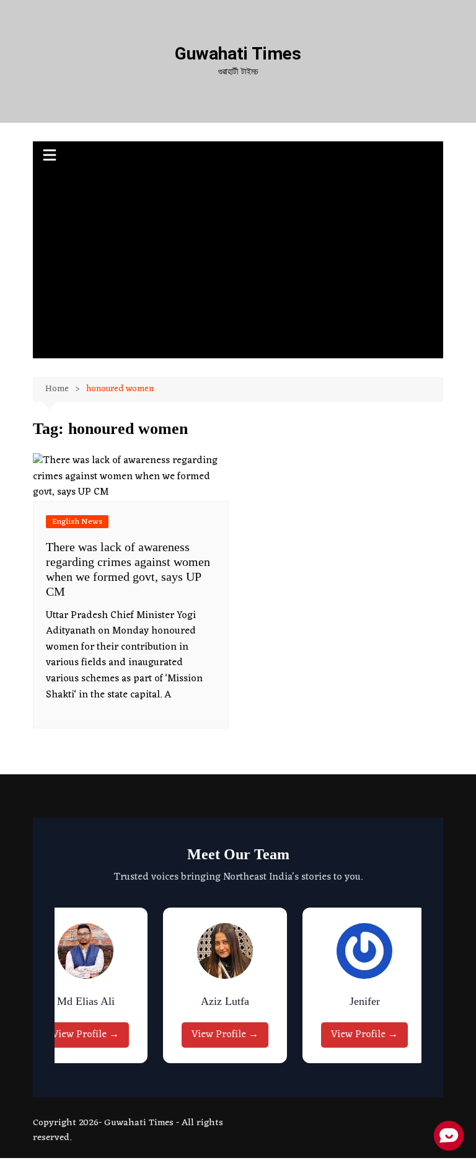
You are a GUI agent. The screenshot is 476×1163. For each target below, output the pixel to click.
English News (77, 521)
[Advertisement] (238, 265)
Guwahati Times (238, 53)
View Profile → (85, 1034)
